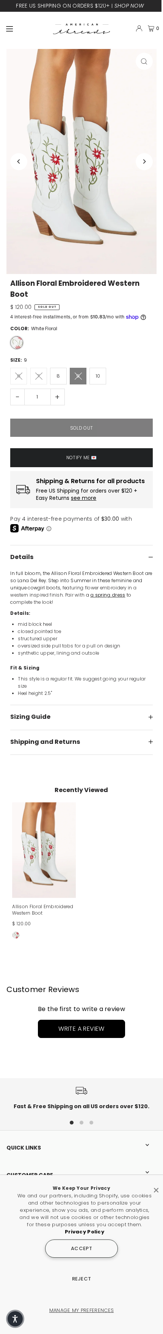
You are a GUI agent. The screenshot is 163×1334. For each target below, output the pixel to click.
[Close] (156, 1187)
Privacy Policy (84, 1231)
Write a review (81, 1028)
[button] (15, 1319)
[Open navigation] (26, 28)
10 (98, 376)
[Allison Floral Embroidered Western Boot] (44, 850)
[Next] (144, 161)
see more (83, 498)
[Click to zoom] (144, 61)
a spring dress (107, 595)
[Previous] (18, 161)
